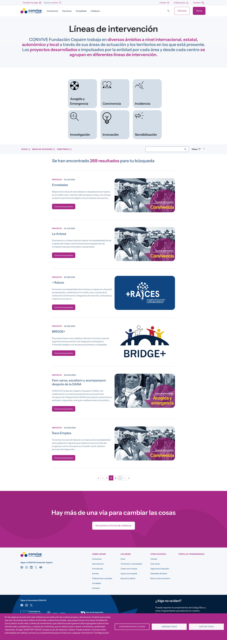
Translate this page (30, 2)
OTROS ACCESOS (158, 554)
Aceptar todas (206, 627)
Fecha (24, 149)
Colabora (95, 11)
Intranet (162, 2)
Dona (199, 10)
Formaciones (97, 568)
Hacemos (67, 11)
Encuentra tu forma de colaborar (114, 525)
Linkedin (31, 567)
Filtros (197, 148)
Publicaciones (179, 2)
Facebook (21, 567)
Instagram (26, 567)
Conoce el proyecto (63, 206)
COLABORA (126, 554)
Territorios (63, 149)
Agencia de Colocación (159, 568)
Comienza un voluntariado (131, 564)
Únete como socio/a (129, 568)
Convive (182, 10)
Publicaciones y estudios (102, 578)
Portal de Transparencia (191, 554)
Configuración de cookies (132, 627)
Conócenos (52, 11)
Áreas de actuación (42, 149)
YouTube (40, 567)
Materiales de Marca (158, 573)
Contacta (96, 588)
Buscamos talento (128, 578)
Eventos (95, 573)
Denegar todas (169, 627)
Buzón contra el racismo (160, 578)
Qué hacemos (98, 564)
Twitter (36, 567)
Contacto (197, 2)
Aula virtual (154, 564)
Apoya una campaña (129, 573)
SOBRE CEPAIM (99, 554)
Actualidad (81, 11)
